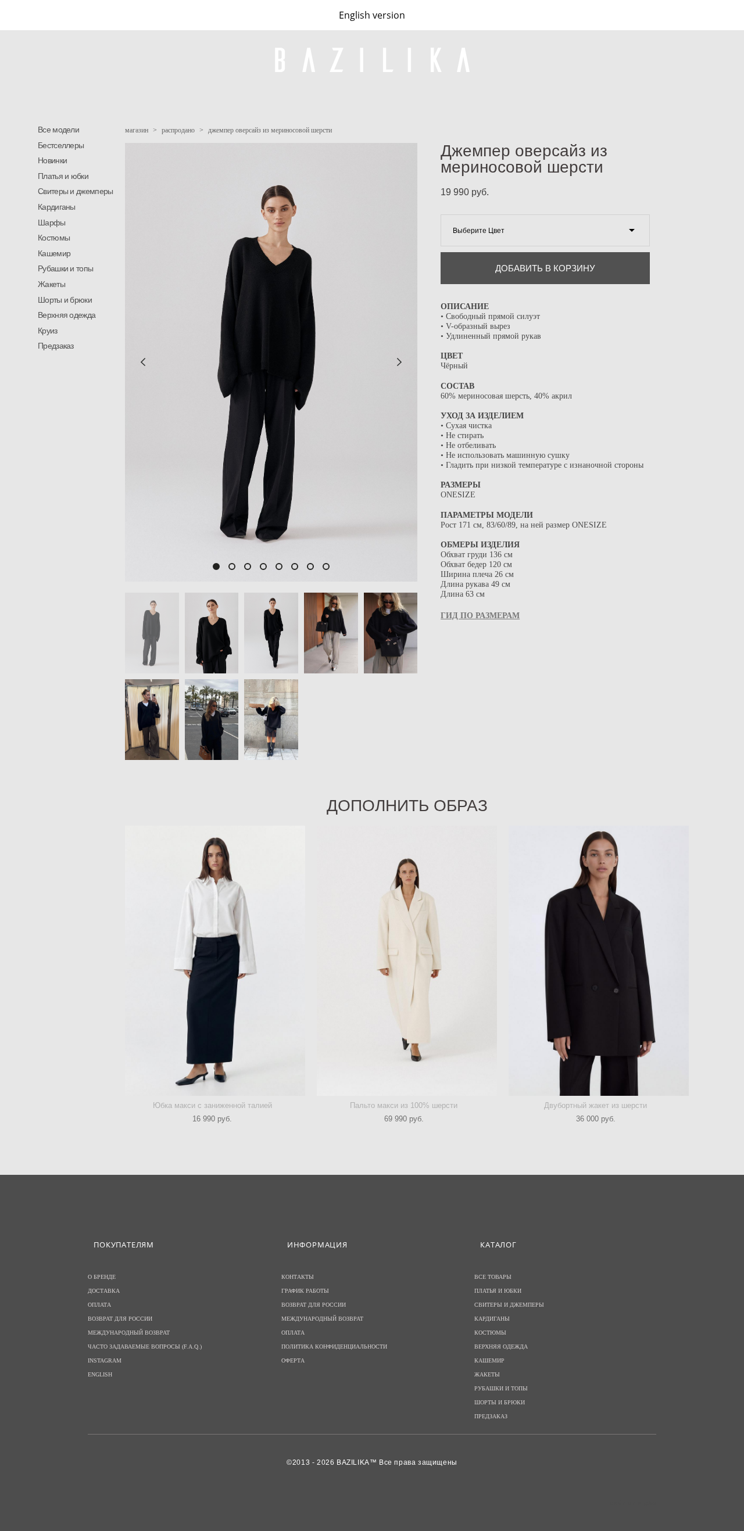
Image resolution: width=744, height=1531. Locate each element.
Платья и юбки (63, 176)
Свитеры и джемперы (75, 191)
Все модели (58, 129)
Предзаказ (56, 345)
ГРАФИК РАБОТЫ (305, 1291)
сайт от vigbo (633, 1503)
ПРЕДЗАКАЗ (490, 1416)
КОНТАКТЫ (297, 1277)
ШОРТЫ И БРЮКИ (499, 1402)
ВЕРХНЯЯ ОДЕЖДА (501, 1346)
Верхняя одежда (66, 315)
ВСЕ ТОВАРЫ (493, 1277)
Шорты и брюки (65, 299)
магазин (136, 130)
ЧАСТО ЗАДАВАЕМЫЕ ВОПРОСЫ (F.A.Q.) (145, 1346)
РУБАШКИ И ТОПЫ (501, 1388)
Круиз (48, 330)
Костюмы (54, 237)
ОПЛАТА (99, 1304)
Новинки (52, 160)
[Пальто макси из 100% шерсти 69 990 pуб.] (407, 961)
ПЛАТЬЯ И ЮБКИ (497, 1291)
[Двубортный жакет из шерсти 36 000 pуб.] (599, 961)
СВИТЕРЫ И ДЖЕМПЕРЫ (509, 1304)
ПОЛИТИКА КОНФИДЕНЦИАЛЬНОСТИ (334, 1346)
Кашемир (54, 253)
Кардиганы (57, 206)
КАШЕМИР (489, 1360)
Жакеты (51, 284)
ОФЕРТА (293, 1360)
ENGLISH (100, 1374)
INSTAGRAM (104, 1360)
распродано (178, 130)
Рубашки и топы (65, 268)
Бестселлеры (61, 145)
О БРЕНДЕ (102, 1277)
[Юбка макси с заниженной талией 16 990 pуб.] (215, 961)
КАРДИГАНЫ (492, 1318)
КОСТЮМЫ (490, 1332)
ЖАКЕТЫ (487, 1374)
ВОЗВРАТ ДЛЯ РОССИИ (120, 1318)
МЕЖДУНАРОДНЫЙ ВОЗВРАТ (129, 1332)
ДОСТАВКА (104, 1291)
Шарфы (52, 222)
